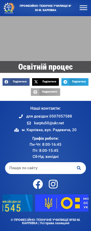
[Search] (79, 168)
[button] (16, 82)
